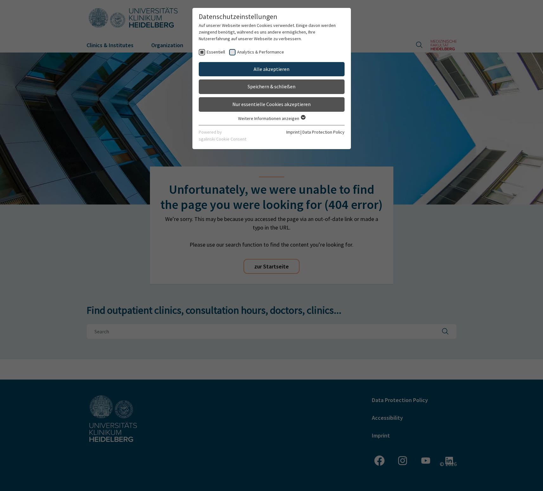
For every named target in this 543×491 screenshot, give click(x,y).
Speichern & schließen (271, 86)
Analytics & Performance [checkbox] (260, 52)
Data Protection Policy (323, 132)
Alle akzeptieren (271, 69)
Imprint (293, 132)
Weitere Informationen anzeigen (269, 118)
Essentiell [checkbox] (216, 52)
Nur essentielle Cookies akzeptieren (271, 104)
